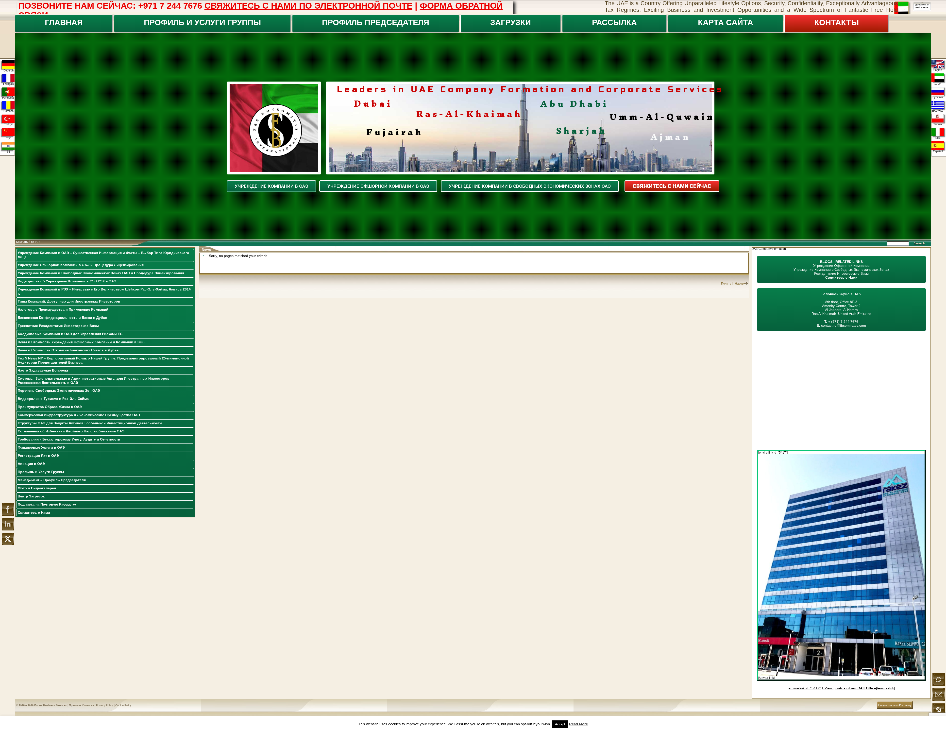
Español (938, 151)
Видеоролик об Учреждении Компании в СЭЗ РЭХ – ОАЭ (67, 281)
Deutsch (8, 70)
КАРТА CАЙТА (725, 22)
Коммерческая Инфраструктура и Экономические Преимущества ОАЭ (79, 415)
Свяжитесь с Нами (34, 512)
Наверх (740, 283)
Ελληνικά (937, 110)
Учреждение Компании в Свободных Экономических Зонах (841, 270)
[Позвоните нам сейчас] (938, 684)
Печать (726, 283)
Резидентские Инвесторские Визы (841, 273)
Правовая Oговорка (81, 705)
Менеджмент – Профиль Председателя (52, 480)
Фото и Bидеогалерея (37, 488)
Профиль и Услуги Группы (41, 472)
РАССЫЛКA (614, 22)
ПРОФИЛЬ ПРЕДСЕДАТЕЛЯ (375, 22)
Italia (937, 137)
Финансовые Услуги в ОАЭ (41, 447)
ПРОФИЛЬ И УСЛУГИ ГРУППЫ (202, 22)
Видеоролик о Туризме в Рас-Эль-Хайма (53, 399)
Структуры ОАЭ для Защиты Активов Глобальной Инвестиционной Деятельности (90, 423)
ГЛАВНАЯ (64, 22)
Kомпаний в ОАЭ (28, 242)
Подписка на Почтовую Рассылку (47, 504)
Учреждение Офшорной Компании (841, 266)
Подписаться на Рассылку (895, 705)
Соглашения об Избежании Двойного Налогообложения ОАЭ (71, 431)
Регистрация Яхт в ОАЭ (38, 456)
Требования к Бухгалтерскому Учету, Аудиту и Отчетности (69, 439)
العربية (937, 83)
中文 (8, 137)
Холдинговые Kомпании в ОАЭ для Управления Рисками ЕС (70, 334)
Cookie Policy (123, 705)
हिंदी (8, 151)
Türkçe (8, 124)
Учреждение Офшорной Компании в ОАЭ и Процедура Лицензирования (81, 265)
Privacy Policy (104, 705)
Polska (938, 124)
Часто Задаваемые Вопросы (43, 370)
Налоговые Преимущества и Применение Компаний (63, 309)
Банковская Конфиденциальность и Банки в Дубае (62, 318)
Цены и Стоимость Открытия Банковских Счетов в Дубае (68, 350)
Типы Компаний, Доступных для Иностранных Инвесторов (69, 301)
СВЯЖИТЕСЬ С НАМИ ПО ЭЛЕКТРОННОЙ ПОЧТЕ (308, 5)
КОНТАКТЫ (836, 22)
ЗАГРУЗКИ (510, 22)
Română (8, 110)
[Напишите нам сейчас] (938, 699)
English (937, 69)
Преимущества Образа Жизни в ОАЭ (50, 407)
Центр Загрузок (31, 496)
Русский (937, 97)
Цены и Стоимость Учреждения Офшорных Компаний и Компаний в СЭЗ (81, 342)
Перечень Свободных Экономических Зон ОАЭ (59, 390)
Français (8, 83)
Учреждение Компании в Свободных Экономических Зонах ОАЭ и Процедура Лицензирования (101, 273)
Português (8, 97)
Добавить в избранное (922, 6)
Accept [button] (560, 724)
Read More (578, 724)
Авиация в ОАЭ (31, 464)
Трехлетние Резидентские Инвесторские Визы (58, 326)
